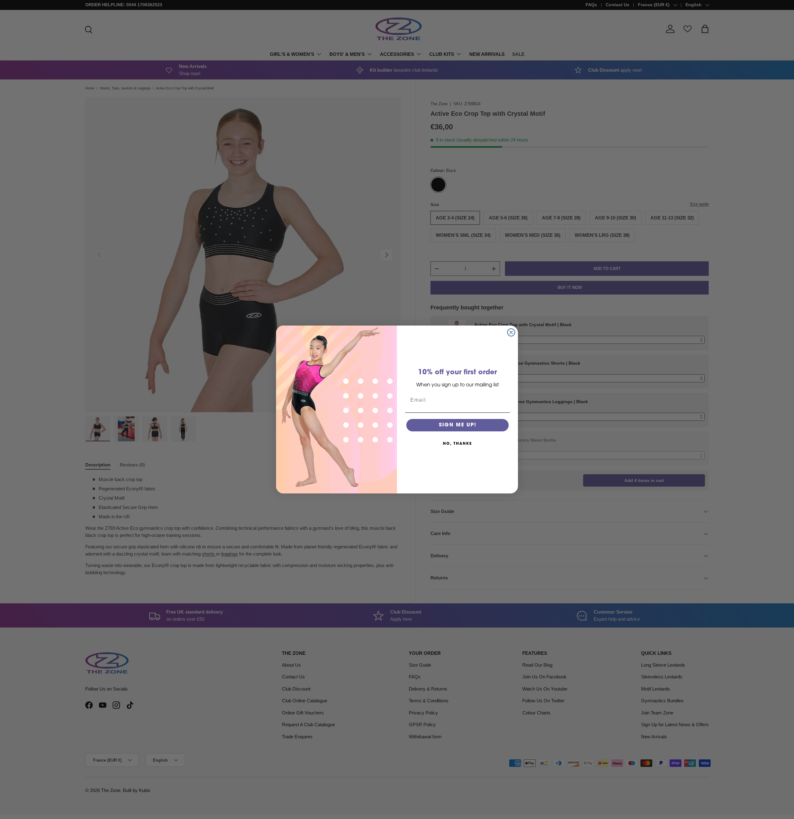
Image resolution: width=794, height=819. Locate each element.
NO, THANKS (457, 444)
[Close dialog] (511, 332)
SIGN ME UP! (457, 425)
